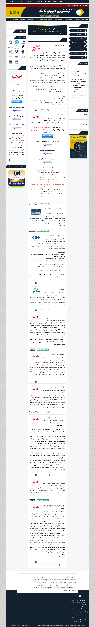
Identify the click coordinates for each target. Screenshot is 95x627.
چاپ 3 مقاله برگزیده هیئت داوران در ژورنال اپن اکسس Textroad (17, 118)
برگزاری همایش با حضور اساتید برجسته (56, 387)
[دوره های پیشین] (60, 30)
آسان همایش (22, 625)
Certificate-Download (59, 45)
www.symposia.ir (60, 268)
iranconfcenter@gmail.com (58, 337)
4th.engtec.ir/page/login (58, 58)
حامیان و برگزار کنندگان (21, 37)
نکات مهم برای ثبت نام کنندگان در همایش (56, 417)
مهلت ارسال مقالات (60, 114)
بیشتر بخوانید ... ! (32, 109)
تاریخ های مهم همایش (21, 31)
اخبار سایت (64, 40)
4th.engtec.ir (47, 102)
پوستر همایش (84, 133)
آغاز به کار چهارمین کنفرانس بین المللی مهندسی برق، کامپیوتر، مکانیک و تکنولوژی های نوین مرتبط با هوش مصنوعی (53, 507)
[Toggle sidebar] (87, 2)
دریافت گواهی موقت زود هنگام (58, 354)
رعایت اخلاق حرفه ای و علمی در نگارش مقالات (55, 480)
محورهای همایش (82, 110)
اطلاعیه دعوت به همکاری (59, 315)
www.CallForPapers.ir (59, 272)
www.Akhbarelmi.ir (35, 274)
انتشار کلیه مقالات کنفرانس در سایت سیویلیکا (55, 235)
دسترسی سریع (84, 26)
